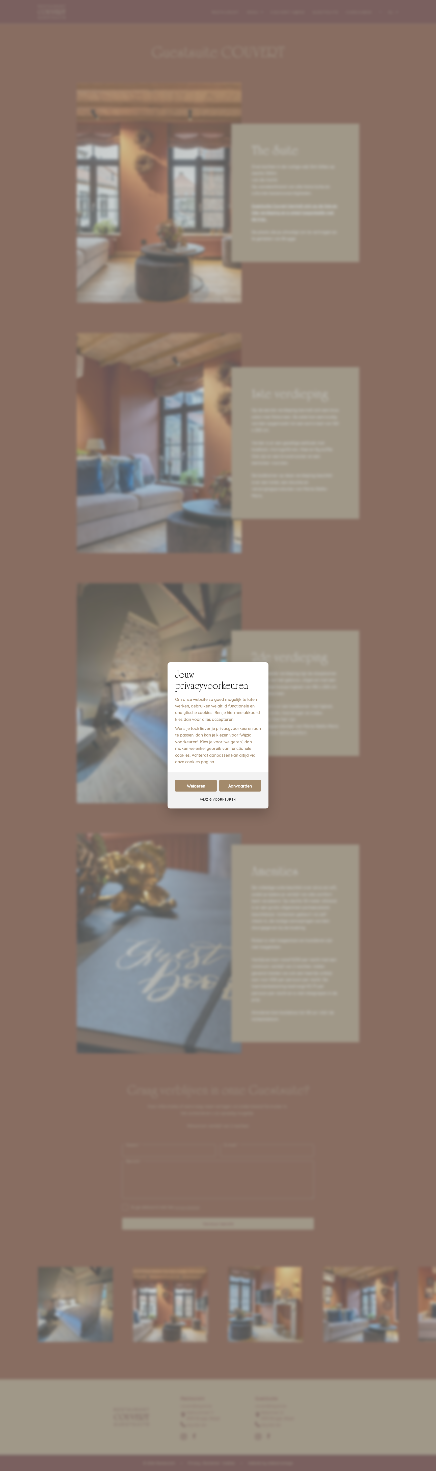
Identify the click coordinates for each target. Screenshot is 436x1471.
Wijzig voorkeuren (218, 799)
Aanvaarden (240, 786)
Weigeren (196, 786)
